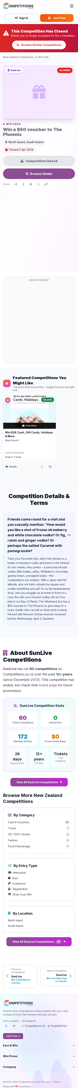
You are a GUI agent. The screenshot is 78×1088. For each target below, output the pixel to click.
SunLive (10, 669)
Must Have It (12, 440)
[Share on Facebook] (23, 184)
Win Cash (43, 57)
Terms (56, 1081)
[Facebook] (6, 1027)
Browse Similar (41, 174)
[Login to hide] (50, 467)
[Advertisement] (39, 228)
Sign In (23, 18)
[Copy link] (46, 184)
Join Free (59, 18)
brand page (48, 685)
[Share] (16, 184)
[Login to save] (41, 467)
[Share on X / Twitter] (31, 184)
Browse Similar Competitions (41, 44)
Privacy (45, 1081)
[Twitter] (14, 1027)
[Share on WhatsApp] (38, 184)
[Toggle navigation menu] (72, 6)
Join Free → (13, 1036)
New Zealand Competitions (18, 57)
